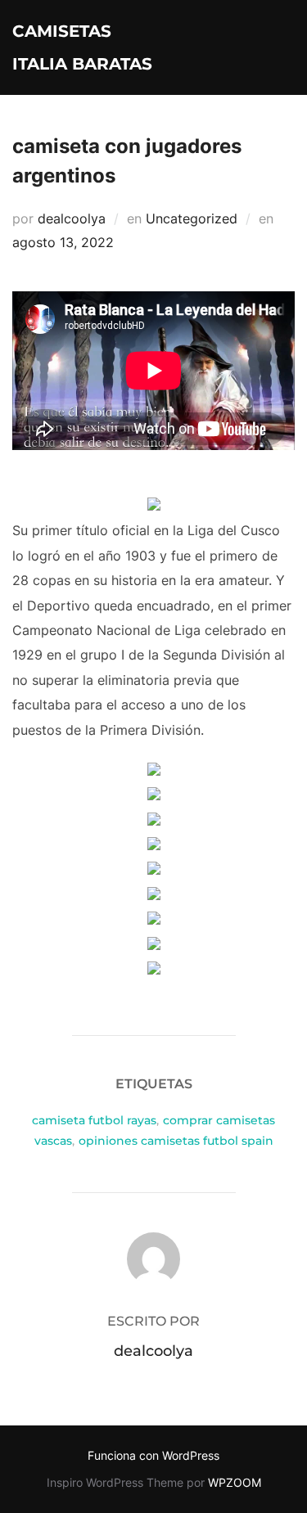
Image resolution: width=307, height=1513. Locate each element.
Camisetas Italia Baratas (82, 47)
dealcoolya (72, 218)
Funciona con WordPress (153, 1455)
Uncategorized (191, 218)
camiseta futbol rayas (94, 1120)
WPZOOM (234, 1482)
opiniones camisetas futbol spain (176, 1140)
